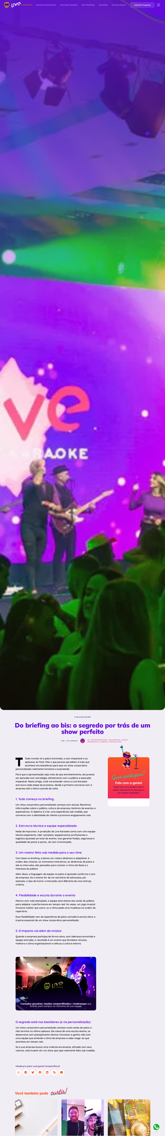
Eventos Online (119, 5)
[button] (142, 5)
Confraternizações (68, 5)
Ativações (103, 5)
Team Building (88, 5)
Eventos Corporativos (46, 5)
